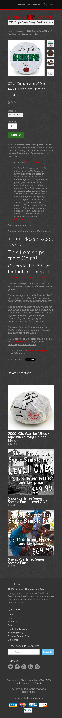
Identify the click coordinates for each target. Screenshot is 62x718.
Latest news (14, 583)
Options (12, 110)
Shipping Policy (15, 632)
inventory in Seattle (22, 341)
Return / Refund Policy (19, 636)
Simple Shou (32, 162)
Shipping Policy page (38, 350)
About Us (12, 621)
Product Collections (17, 629)
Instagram (37, 666)
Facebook (17, 666)
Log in (19, 4)
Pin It (39, 359)
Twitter (10, 666)
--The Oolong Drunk (24, 219)
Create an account (32, 4)
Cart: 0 (51, 4)
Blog (10, 618)
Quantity (12, 121)
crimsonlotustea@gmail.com (28, 698)
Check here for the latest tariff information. (29, 277)
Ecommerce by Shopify (30, 683)
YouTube (23, 666)
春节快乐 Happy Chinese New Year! (26, 589)
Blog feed (30, 666)
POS (48, 680)
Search (11, 625)
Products (19, 31)
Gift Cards (13, 640)
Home (11, 614)
